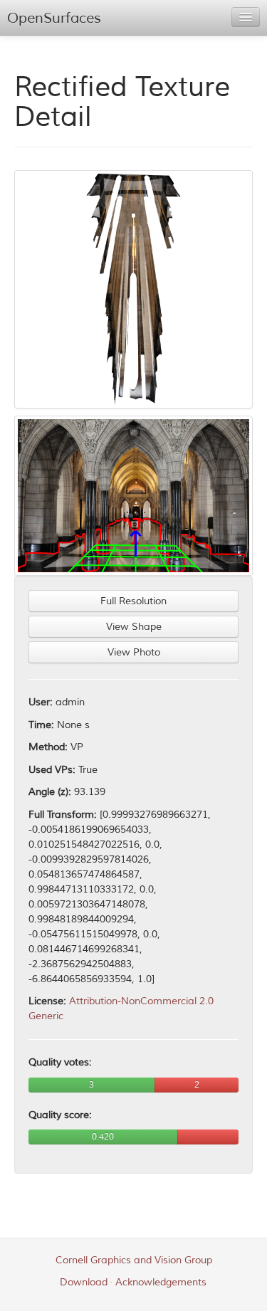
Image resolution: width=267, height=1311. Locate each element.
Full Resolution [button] (133, 601)
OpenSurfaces (54, 18)
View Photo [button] (134, 652)
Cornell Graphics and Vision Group (134, 1260)
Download (84, 1282)
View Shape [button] (134, 627)
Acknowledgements (160, 1282)
